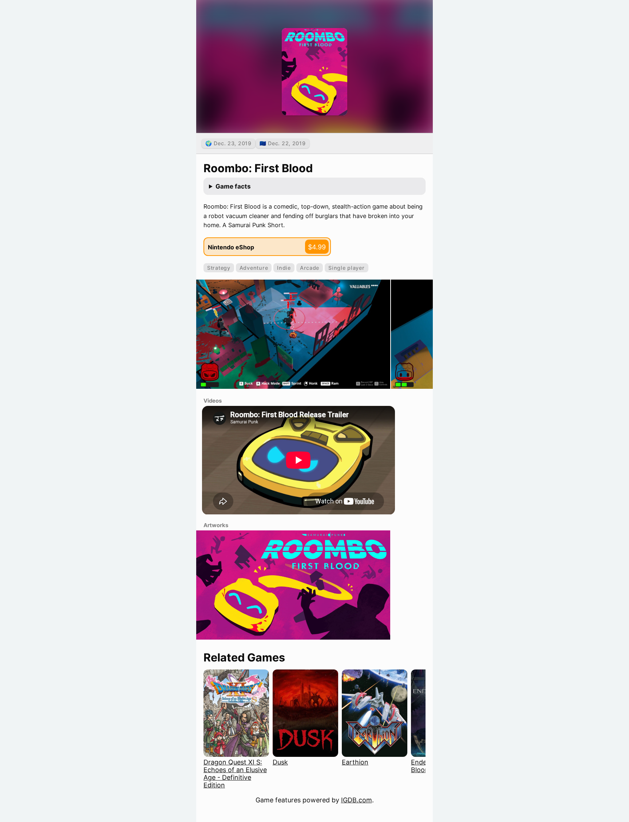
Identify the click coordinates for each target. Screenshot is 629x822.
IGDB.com (356, 800)
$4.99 (317, 247)
